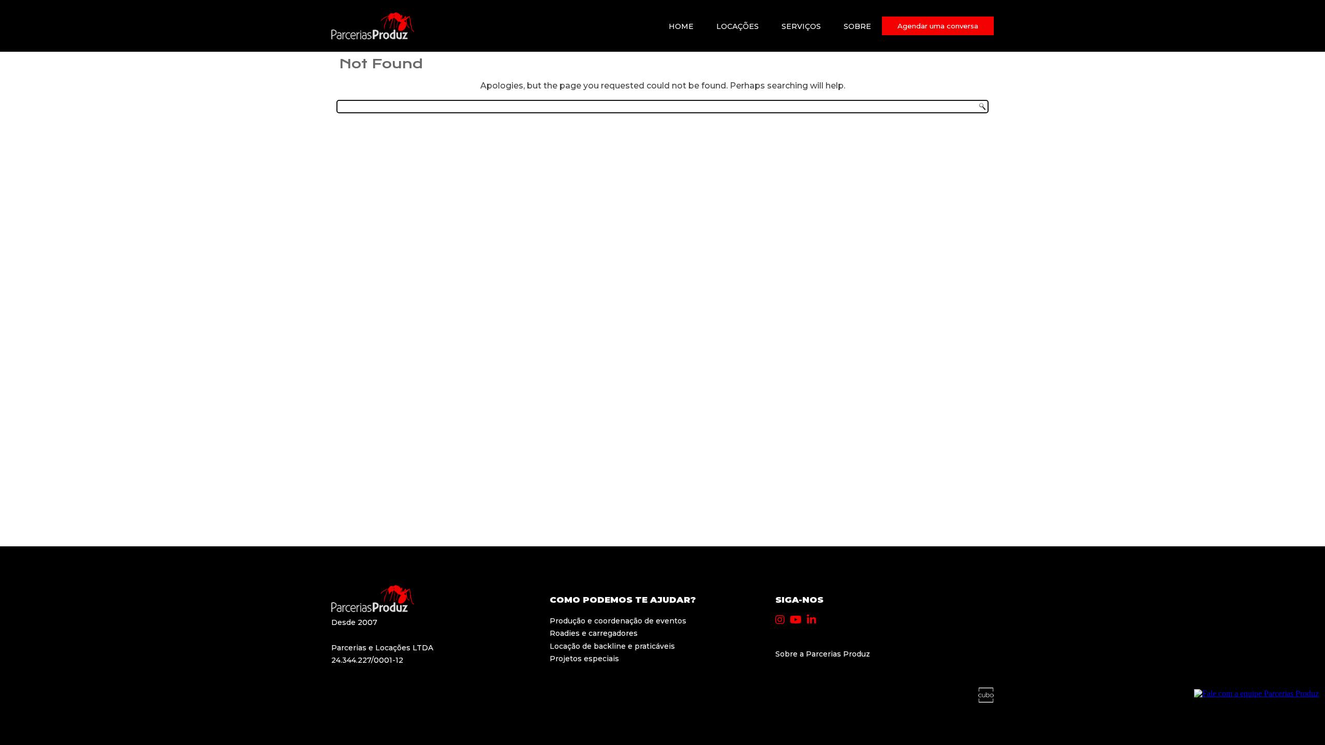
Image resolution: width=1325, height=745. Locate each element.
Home (681, 26)
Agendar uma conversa (937, 26)
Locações (737, 26)
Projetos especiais (584, 658)
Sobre (857, 26)
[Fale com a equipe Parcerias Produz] (1256, 693)
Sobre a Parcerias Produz (822, 654)
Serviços (801, 26)
